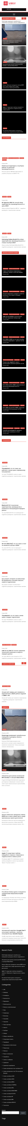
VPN (4, 989)
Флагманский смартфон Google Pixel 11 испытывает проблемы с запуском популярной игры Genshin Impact (14, 932)
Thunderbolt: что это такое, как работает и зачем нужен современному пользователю (13, 470)
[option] (14, 22)
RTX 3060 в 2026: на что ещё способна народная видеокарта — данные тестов (13, 340)
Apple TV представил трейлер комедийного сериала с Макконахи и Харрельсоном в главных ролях (13, 108)
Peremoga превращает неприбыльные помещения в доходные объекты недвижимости (13, 22)
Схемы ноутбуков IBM (8, 1099)
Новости (5, 38)
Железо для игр (7, 1004)
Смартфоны (6, 1056)
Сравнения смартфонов (9, 1065)
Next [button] (25, 18)
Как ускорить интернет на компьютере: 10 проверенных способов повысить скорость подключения (13, 580)
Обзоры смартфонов (8, 1036)
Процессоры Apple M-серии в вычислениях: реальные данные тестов (13, 362)
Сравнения (6, 1062)
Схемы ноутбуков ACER (8, 1076)
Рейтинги (4, 160)
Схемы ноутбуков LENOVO (9, 1102)
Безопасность (6, 998)
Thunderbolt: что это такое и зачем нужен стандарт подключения (12, 616)
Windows (5, 992)
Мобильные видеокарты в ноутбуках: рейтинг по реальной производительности (13, 167)
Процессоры (17, 359)
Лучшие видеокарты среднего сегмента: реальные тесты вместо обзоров (13, 294)
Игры (4, 1010)
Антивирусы (6, 995)
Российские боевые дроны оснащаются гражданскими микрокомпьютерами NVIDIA (13, 131)
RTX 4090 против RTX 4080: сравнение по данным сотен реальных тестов (13, 408)
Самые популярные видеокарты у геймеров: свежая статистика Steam (13, 271)
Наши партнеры (7, 1024)
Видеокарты (5, 158)
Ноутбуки (21, 158)
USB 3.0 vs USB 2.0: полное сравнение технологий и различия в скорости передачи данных (13, 652)
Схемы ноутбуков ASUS (8, 1079)
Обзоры (9, 196)
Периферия (6, 1042)
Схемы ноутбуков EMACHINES (10, 1090)
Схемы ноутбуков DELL (8, 1087)
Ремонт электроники (6, 644)
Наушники (5, 1021)
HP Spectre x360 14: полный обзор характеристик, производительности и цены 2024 (13, 204)
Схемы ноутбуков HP (8, 1096)
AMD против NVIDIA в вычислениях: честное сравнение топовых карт (12, 317)
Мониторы (5, 1016)
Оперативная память (8, 1039)
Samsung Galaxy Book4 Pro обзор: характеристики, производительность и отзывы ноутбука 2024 (13, 241)
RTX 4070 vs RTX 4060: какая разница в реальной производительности (14, 385)
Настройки (5, 1018)
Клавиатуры (6, 1013)
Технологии (5, 462)
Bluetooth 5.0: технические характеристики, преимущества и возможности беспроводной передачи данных (13, 507)
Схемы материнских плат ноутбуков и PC (13, 1068)
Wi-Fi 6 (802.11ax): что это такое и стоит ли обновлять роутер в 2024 (14, 544)
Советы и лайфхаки (6, 686)
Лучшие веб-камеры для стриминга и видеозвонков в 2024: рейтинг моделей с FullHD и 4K (14, 693)
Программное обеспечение (9, 1045)
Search (4, 1110)
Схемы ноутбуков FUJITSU (9, 1093)
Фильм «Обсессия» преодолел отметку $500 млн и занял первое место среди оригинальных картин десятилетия (13, 86)
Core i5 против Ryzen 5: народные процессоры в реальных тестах (12, 431)
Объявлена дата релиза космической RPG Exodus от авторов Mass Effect (13, 65)
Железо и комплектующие (13, 158)
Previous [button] (23, 18)
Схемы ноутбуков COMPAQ (9, 1085)
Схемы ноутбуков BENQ (8, 1082)
